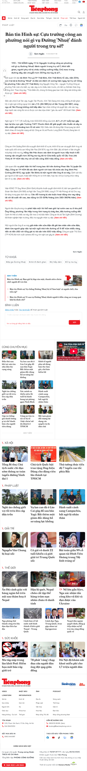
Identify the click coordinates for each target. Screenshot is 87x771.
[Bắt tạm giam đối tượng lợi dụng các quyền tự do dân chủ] (45, 409)
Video (4, 691)
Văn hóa (39, 707)
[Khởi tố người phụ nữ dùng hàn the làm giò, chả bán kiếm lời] (45, 355)
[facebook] (79, 2)
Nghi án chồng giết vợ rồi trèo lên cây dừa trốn (9, 395)
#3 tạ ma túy (71, 262)
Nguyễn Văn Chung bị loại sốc (14, 551)
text (65, 25)
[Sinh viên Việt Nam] (69, 685)
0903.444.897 (9, 737)
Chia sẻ (4, 77)
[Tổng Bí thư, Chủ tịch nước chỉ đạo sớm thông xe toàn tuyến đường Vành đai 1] (15, 454)
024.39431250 (9, 726)
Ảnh (37, 691)
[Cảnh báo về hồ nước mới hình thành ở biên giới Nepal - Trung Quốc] (33, 613)
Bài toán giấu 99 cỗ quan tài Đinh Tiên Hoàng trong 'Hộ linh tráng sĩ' (71, 555)
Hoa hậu (39, 711)
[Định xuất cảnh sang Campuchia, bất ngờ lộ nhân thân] (45, 384)
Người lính (81, 18)
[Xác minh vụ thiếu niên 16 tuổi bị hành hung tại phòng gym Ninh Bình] (27, 384)
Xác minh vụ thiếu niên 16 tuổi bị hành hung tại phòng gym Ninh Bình (27, 396)
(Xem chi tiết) (20, 93)
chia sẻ (60, 25)
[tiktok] (60, 737)
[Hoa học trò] (82, 685)
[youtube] (83, 2)
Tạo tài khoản (24, 310)
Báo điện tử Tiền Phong (43, 9)
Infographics (25, 695)
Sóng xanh (25, 18)
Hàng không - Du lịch (9, 715)
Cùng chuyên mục (14, 347)
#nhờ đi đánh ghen (37, 262)
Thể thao (73, 18)
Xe (20, 707)
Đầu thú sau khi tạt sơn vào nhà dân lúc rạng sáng (9, 365)
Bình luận (4, 89)
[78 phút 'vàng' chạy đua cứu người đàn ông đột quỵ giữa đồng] (44, 649)
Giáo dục (5, 711)
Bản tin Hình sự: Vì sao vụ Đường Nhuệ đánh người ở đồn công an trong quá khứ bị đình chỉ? (45, 298)
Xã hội (10, 18)
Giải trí (9, 528)
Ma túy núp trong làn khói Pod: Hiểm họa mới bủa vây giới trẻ (14, 665)
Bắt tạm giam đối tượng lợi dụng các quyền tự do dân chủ (44, 421)
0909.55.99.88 (54, 723)
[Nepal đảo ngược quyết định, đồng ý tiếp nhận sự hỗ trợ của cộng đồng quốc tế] (76, 613)
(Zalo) (63, 723)
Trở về (4, 96)
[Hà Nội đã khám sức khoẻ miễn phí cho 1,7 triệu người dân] (72, 649)
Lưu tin (4, 83)
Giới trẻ (56, 18)
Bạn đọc (56, 711)
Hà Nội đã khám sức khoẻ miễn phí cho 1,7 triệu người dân (71, 663)
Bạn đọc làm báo (15, 765)
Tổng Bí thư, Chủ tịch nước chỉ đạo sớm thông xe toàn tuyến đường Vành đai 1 (13, 471)
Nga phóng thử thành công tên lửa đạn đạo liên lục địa (11, 625)
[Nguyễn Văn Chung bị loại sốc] (15, 539)
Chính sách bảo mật (22, 746)
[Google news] (73, 738)
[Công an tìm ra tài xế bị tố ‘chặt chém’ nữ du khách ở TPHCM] (27, 409)
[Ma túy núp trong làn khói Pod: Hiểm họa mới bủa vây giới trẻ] (15, 649)
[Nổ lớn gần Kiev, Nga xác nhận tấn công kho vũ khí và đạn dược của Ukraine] (72, 579)
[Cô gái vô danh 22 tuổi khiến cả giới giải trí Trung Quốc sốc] (44, 539)
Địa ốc (33, 18)
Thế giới (49, 18)
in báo (71, 25)
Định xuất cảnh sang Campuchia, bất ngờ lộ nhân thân (44, 396)
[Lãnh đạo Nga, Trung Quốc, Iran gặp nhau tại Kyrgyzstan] (54, 613)
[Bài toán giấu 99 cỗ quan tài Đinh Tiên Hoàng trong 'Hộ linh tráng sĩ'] (72, 539)
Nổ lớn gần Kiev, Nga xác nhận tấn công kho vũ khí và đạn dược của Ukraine (71, 596)
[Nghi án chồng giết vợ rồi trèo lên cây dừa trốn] (9, 384)
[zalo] (66, 738)
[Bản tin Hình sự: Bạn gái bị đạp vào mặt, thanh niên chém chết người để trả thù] (73, 280)
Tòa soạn (6, 720)
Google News (81, 25)
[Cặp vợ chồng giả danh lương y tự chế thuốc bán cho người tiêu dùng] (9, 409)
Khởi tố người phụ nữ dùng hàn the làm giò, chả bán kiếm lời (44, 366)
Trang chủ (4, 18)
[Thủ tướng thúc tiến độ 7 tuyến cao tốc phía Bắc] (72, 454)
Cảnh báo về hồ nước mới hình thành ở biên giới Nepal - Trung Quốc (32, 626)
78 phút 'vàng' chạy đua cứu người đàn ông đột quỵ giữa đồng (43, 665)
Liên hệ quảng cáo (54, 720)
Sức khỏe (40, 18)
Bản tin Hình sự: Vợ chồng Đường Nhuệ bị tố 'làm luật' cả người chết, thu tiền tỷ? (44, 290)
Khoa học (22, 711)
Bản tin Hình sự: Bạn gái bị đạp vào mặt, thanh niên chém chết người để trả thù (34, 280)
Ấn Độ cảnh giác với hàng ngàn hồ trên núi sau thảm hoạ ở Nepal (14, 595)
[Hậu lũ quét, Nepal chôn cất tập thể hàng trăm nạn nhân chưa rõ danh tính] (44, 579)
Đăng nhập (9, 310)
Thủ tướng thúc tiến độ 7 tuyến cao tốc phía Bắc (71, 468)
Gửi (74, 322)
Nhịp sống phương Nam (61, 715)
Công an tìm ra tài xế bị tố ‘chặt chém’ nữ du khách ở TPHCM (27, 421)
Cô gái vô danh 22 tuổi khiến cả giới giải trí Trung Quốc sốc (43, 555)
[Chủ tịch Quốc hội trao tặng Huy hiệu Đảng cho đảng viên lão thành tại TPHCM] (44, 454)
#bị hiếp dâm (56, 262)
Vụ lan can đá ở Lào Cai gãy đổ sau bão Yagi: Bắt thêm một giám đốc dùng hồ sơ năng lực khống (27, 369)
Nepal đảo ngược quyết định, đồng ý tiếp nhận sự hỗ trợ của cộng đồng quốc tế (76, 626)
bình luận (76, 25)
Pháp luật (64, 18)
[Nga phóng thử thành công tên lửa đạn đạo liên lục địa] (11, 613)
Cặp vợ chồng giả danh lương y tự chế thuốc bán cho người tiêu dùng (9, 421)
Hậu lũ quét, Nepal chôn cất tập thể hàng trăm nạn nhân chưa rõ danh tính (42, 596)
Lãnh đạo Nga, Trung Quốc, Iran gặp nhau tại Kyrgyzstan (53, 625)
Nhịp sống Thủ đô (42, 715)
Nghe (4, 70)
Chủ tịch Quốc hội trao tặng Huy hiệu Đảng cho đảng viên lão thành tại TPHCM (43, 471)
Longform (6, 695)
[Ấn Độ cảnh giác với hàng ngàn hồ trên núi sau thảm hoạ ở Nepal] (15, 579)
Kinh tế (16, 18)
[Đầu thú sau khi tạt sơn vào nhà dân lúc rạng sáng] (9, 355)
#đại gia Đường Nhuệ (15, 262)
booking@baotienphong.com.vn (60, 726)
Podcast (57, 691)
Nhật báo (23, 691)
